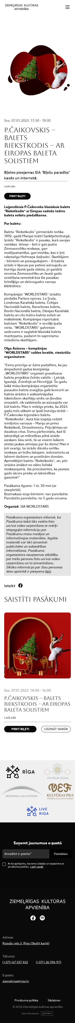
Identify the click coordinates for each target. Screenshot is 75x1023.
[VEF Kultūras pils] (60, 791)
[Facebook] (33, 918)
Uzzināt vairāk (56, 729)
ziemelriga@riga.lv (15, 981)
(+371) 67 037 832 (15, 962)
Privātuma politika (26, 1000)
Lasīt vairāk (36, 866)
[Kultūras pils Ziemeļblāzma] (57, 772)
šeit (48, 571)
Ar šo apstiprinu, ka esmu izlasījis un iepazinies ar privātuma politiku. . (36, 865)
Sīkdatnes (54, 1000)
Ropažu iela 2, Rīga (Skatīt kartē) (25, 943)
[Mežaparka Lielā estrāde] (21, 791)
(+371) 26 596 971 (48, 962)
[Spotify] (42, 918)
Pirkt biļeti (17, 196)
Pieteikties (61, 854)
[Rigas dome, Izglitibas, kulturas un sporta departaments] (20, 772)
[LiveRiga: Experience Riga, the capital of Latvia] (37, 811)
